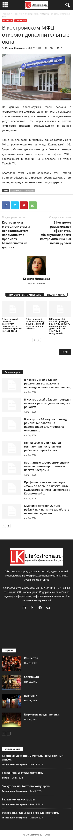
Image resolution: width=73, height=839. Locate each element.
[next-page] (39, 340)
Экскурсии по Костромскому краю (26, 786)
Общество (21, 20)
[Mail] (25, 608)
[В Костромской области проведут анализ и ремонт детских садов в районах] (36, 309)
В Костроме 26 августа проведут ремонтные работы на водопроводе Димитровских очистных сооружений (59, 326)
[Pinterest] (24, 205)
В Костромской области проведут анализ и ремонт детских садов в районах (35, 324)
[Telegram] (41, 608)
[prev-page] (34, 340)
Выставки (30, 695)
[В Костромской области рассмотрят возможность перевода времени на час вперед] (13, 309)
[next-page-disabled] (9, 733)
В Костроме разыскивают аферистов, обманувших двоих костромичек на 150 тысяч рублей (55, 232)
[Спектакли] (11, 682)
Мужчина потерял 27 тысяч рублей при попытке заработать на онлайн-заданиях (46, 509)
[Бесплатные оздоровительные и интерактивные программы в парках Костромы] (11, 468)
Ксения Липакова (15, 48)
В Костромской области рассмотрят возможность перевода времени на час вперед (12, 325)
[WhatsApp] (33, 205)
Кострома (16, 190)
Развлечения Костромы (18, 799)
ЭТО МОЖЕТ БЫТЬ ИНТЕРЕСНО (25, 294)
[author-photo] (36, 265)
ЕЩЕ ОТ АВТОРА (56, 294)
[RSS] (33, 608)
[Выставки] (11, 701)
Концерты (31, 658)
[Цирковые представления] (11, 720)
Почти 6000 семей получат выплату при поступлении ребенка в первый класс (42, 446)
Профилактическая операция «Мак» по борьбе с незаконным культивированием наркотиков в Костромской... (47, 487)
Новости (18, 13)
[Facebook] (6, 205)
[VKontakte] (48, 608)
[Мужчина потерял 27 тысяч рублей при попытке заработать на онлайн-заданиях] (11, 511)
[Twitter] (15, 205)
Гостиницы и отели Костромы (22, 773)
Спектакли (31, 677)
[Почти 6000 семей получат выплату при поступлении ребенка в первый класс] (11, 448)
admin (5, 777)
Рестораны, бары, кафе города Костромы (30, 813)
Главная (6, 13)
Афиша (9, 650)
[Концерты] (11, 663)
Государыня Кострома (14, 764)
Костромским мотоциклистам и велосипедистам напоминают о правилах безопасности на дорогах (16, 234)
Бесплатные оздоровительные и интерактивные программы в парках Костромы (46, 466)
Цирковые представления (42, 714)
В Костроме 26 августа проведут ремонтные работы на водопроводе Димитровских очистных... (46, 424)
